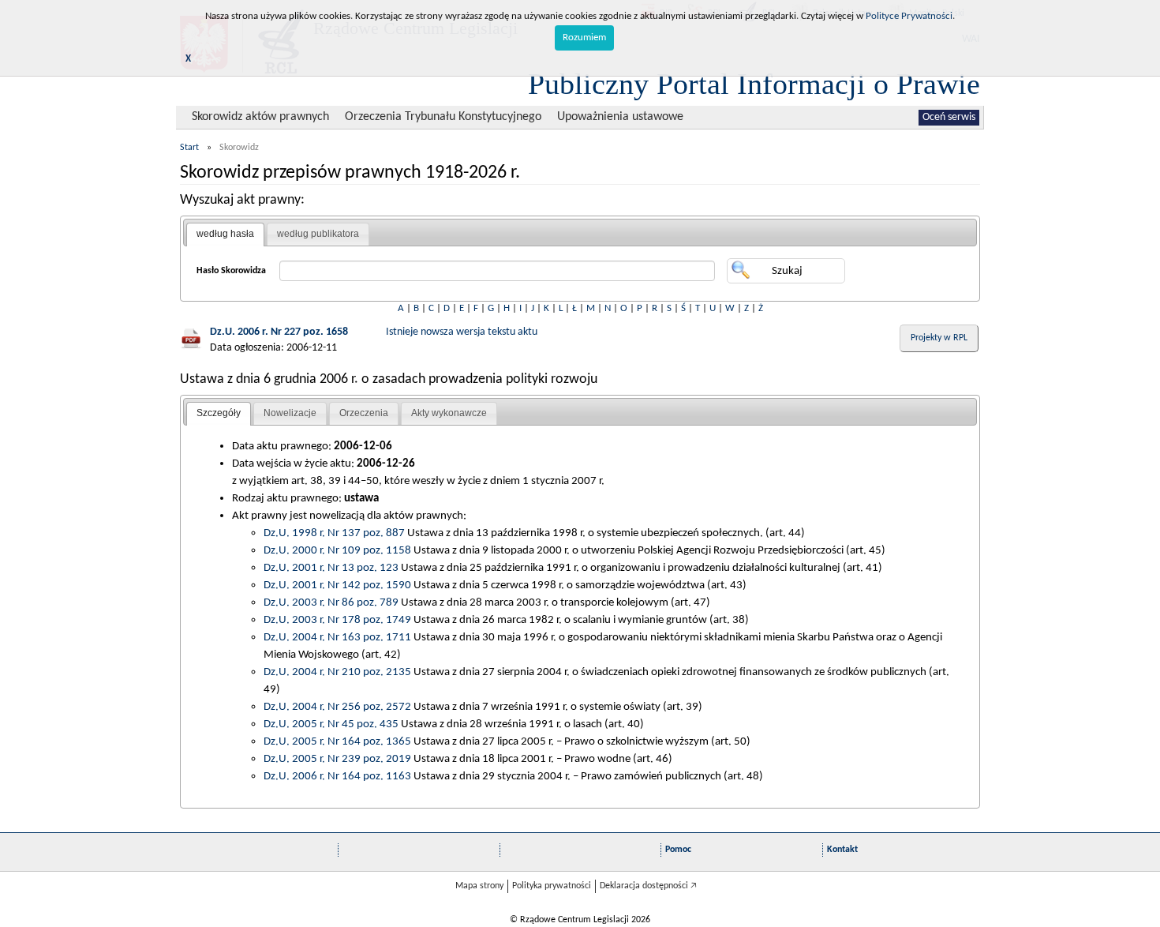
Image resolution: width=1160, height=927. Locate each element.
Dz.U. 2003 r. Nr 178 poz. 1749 (337, 620)
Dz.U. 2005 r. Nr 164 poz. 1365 (337, 741)
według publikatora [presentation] (318, 233)
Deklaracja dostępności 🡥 (648, 886)
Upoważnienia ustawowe (620, 117)
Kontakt (842, 849)
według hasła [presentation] (225, 233)
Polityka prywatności (551, 886)
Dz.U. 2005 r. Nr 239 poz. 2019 (337, 758)
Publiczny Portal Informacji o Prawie (754, 83)
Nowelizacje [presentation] (290, 412)
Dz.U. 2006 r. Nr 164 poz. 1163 (337, 776)
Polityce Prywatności (909, 16)
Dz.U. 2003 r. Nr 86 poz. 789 (331, 602)
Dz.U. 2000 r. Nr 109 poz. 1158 (337, 550)
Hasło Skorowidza (231, 271)
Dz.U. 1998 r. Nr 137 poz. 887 (334, 533)
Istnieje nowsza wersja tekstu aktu (461, 332)
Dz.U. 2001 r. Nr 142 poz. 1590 (337, 585)
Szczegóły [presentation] (218, 412)
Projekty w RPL (939, 338)
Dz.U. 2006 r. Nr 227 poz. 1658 (279, 332)
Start (189, 147)
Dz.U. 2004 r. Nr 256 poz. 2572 (337, 706)
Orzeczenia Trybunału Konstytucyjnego (443, 117)
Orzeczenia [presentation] (363, 412)
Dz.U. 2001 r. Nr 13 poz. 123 (331, 567)
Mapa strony (479, 886)
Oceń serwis (948, 117)
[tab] (225, 234)
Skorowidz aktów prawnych (260, 117)
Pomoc (678, 849)
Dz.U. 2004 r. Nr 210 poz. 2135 (337, 672)
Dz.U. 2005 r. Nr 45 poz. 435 (331, 724)
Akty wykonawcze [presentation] (449, 412)
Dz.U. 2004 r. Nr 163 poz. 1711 (337, 637)
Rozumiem (584, 37)
